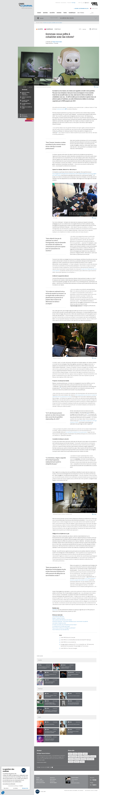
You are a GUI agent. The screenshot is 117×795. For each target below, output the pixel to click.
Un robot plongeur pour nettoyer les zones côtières (50, 703)
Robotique (58, 29)
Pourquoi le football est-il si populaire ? (50, 675)
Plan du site (52, 781)
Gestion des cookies (68, 790)
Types (92, 12)
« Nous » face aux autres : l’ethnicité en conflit (50, 682)
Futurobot (54, 609)
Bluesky (85, 2)
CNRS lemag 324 (75, 779)
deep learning (86, 756)
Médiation (80, 756)
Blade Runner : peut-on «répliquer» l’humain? (49, 739)
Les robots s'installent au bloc (59, 623)
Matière (45, 12)
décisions (82, 761)
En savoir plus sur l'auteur (41, 762)
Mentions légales (53, 782)
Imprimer (30, 87)
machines (80, 753)
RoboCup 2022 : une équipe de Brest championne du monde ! (51, 711)
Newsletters (52, 777)
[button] (2, 792)
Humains (74, 753)
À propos (38, 777)
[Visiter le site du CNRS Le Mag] (94, 4)
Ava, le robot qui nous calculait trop (60, 629)
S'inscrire (69, 2)
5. (59, 648)
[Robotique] (40, 695)
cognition (85, 753)
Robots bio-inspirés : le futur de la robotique (51, 696)
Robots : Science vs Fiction (58, 618)
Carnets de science (61, 109)
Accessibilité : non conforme (77, 790)
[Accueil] (25, 5)
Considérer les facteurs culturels (26, 104)
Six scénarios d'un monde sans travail (73, 732)
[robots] (40, 724)
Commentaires (24, 116)
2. (59, 639)
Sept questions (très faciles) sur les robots (62, 619)
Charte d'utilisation (40, 781)
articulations (93, 756)
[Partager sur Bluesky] (94, 784)
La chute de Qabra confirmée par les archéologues (44, 667)
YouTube (87, 2)
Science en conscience (49, 724)
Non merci (6, 788)
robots (70, 753)
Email (95, 784)
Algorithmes (77, 759)
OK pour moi (25, 788)
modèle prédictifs (90, 759)
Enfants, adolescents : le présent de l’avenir (66, 667)
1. (59, 637)
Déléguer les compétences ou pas (27, 107)
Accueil (37, 22)
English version (95, 8)
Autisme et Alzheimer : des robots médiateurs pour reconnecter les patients (70, 621)
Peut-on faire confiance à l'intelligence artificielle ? (64, 628)
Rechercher (58, 2)
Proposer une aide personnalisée (25, 101)
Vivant (39, 12)
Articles (41, 22)
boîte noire (77, 761)
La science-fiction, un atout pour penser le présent (50, 732)
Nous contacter (53, 779)
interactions (83, 759)
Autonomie (71, 761)
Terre (65, 12)
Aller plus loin (24, 115)
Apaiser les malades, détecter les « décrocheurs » (26, 93)
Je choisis (15, 788)
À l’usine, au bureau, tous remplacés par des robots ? (64, 624)
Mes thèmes (80, 12)
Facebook (83, 2)
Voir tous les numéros (75, 782)
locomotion (71, 759)
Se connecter (63, 2)
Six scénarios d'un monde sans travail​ (61, 626)
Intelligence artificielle (73, 756)
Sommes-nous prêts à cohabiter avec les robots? (52, 22)
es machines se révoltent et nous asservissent (76, 432)
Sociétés (52, 12)
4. (59, 644)
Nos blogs (73, 2)
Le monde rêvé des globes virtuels (73, 675)
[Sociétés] (56, 667)
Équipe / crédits (39, 779)
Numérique (72, 12)
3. (59, 642)
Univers (59, 12)
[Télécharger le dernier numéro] (68, 780)
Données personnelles (40, 782)
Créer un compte (94, 790)
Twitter (82, 2)
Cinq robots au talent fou (58, 616)
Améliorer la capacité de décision (26, 97)
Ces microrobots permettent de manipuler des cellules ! (73, 703)
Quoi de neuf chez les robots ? (74, 695)
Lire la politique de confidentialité (9, 783)
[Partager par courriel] (49, 767)
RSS (88, 2)
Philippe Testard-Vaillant (57, 41)
